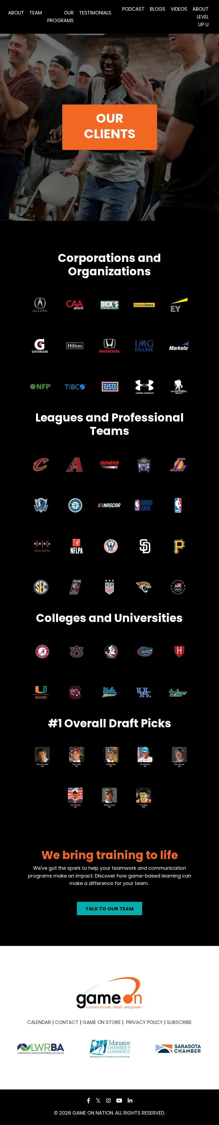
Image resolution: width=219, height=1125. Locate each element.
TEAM (35, 12)
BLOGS (157, 9)
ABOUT (16, 12)
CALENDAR (39, 1022)
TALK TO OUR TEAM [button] (109, 908)
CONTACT (67, 1022)
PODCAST (133, 9)
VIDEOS (179, 9)
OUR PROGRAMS (60, 16)
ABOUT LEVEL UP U (201, 17)
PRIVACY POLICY (144, 1022)
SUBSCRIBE (179, 1022)
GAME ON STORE (102, 1022)
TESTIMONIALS (95, 12)
